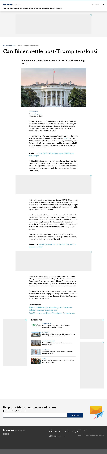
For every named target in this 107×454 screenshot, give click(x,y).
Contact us (67, 432)
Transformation (14, 8)
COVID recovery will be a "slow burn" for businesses (52, 313)
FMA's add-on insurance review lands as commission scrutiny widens (56, 326)
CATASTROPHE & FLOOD (48, 341)
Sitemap (74, 432)
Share (40, 116)
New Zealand (95, 4)
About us (61, 432)
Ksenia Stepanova (36, 114)
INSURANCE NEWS (46, 323)
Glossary (56, 430)
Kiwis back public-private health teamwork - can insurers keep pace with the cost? (58, 335)
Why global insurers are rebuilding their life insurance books (57, 352)
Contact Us (59, 8)
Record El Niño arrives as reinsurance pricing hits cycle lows (57, 343)
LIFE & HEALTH (45, 332)
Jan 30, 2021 (33, 116)
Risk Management (25, 8)
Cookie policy (81, 430)
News (4, 8)
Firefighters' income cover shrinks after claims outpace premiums (58, 361)
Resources (34, 8)
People (50, 430)
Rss (78, 432)
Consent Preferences (91, 430)
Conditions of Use (53, 432)
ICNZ (66, 138)
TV (8, 8)
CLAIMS (44, 358)
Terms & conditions (64, 430)
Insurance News (10, 45)
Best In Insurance (44, 8)
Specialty (52, 8)
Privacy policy (73, 430)
